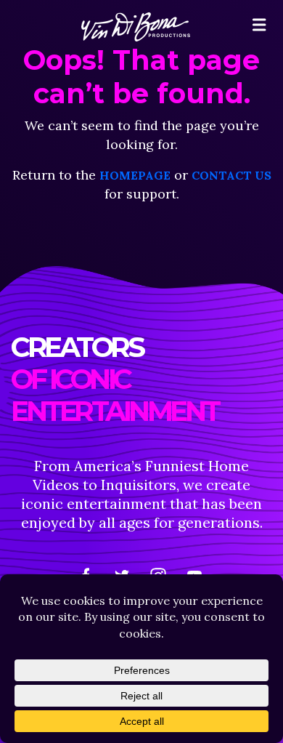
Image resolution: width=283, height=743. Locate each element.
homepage (135, 175)
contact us (231, 175)
